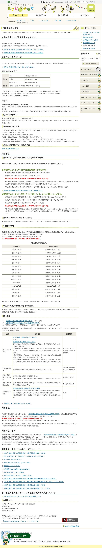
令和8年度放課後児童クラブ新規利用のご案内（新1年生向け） (23, 190)
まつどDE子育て (44, 20)
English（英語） (86, 80)
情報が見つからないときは (89, 74)
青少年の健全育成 (89, 48)
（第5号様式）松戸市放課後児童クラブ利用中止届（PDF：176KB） (25, 485)
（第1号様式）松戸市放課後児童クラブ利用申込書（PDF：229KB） (25, 453)
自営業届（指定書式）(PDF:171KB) (24, 342)
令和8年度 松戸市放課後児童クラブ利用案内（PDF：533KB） (23, 53)
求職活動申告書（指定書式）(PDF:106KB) (26, 388)
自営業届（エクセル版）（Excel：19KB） (17, 469)
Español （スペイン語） (88, 103)
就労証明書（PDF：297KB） (13, 459)
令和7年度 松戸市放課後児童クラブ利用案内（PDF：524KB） (23, 49)
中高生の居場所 (88, 37)
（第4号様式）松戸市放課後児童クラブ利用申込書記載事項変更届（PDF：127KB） (30, 478)
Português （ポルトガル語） (88, 109)
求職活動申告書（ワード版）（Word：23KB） (18, 475)
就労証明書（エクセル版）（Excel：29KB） (17, 462)
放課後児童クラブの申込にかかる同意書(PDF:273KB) (22, 323)
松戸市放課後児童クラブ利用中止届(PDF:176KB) (43, 414)
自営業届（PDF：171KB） (12, 466)
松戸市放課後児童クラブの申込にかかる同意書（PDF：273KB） (24, 456)
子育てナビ (58, 20)
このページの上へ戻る (72, 526)
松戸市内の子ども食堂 (90, 40)
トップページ (21, 20)
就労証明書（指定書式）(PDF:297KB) (25, 337)
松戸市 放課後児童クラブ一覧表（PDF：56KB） (19, 67)
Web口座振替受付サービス (10, 148)
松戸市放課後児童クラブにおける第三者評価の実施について (22, 496)
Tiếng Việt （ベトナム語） (89, 97)
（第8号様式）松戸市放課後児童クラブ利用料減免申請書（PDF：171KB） (27, 488)
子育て (32, 20)
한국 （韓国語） (86, 91)
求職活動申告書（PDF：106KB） (14, 472)
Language (59, 2)
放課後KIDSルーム (89, 43)
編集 (99, 53)
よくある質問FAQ (86, 69)
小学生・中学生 (71, 20)
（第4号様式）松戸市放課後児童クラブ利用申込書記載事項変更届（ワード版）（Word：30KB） (34, 482)
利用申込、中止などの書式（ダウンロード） (18, 403)
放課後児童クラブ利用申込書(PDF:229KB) (19, 321)
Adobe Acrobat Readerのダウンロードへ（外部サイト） (22, 521)
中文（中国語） (85, 86)
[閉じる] (2, 533)
